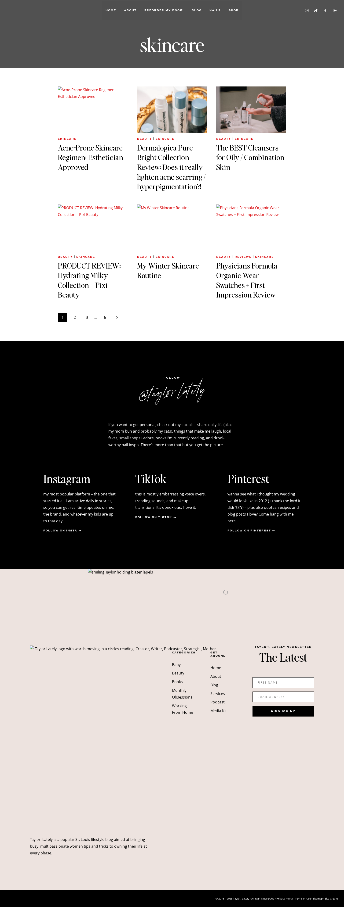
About (130, 10)
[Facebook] (325, 10)
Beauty (144, 139)
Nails (215, 10)
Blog (197, 10)
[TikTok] (316, 10)
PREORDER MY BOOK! (164, 10)
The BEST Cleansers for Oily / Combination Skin (250, 157)
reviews (243, 257)
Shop (233, 10)
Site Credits (331, 898)
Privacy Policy (284, 898)
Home (111, 10)
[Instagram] (307, 10)
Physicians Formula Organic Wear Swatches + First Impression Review (246, 280)
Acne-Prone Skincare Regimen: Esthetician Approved (90, 157)
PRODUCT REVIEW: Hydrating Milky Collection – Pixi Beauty (89, 280)
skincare (67, 139)
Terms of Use (303, 898)
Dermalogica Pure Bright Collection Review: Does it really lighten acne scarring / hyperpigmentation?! (171, 167)
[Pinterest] (334, 10)
